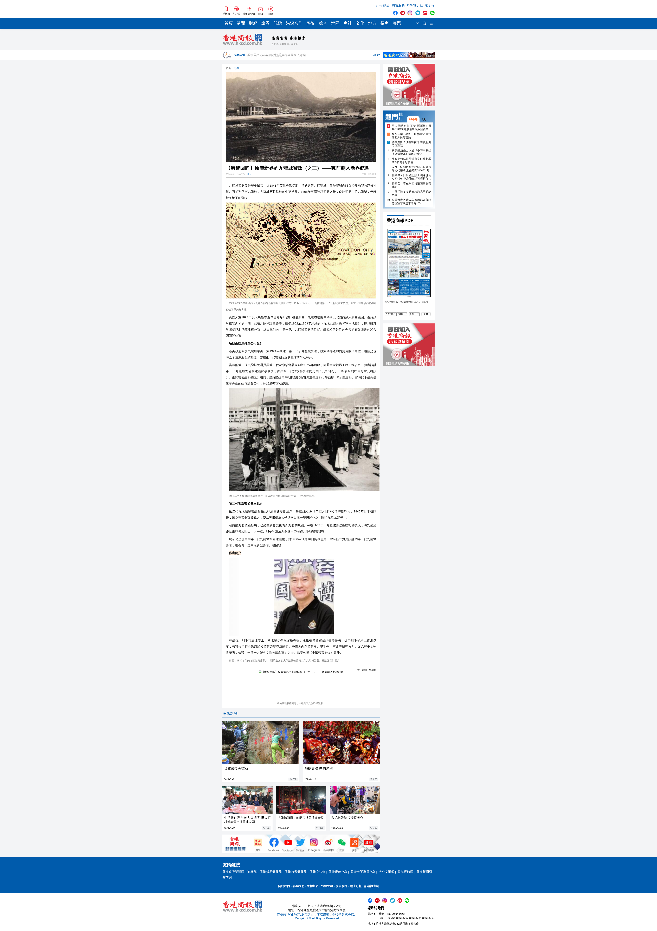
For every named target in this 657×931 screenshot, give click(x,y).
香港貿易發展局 (271, 872)
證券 (265, 23)
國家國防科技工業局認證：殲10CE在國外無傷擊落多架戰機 (411, 127)
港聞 (241, 23)
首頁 (228, 23)
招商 (385, 23)
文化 (360, 23)
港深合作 (294, 23)
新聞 (236, 68)
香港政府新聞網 (233, 872)
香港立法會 (317, 872)
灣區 (335, 23)
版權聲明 (313, 886)
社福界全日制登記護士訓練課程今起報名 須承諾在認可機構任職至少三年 (411, 177)
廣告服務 (398, 5)
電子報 (430, 5)
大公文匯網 (386, 872)
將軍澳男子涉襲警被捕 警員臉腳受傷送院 (411, 144)
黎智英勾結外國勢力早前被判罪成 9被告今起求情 (411, 160)
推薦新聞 (229, 714)
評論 (311, 23)
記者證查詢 (371, 886)
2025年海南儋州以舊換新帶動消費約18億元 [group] (313, 55)
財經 (253, 23)
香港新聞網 (424, 872)
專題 (397, 23)
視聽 (278, 23)
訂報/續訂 (383, 5)
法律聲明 (327, 886)
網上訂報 (356, 886)
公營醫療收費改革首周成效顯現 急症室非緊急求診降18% (411, 201)
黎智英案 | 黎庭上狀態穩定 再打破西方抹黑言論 (411, 136)
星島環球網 (405, 872)
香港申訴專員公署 (363, 872)
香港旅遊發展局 (296, 872)
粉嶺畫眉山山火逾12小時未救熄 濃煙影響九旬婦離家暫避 (411, 152)
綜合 (323, 23)
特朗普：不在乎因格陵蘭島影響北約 (411, 185)
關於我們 (284, 886)
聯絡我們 (298, 886)
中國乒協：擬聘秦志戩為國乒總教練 (411, 193)
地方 (372, 23)
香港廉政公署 (338, 872)
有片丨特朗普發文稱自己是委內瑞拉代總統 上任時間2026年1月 (411, 169)
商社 (348, 23)
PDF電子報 (415, 5)
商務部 (252, 872)
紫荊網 (227, 877)
